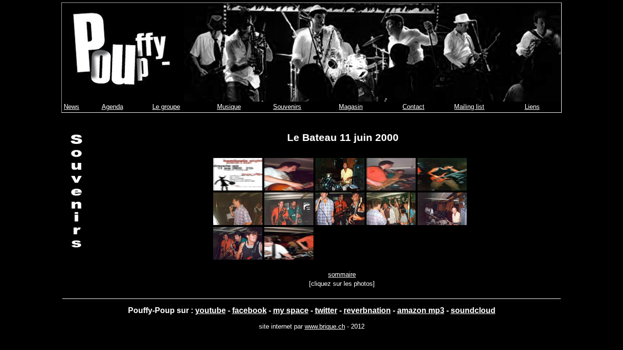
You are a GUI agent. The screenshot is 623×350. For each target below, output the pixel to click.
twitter (326, 310)
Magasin (351, 106)
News (71, 106)
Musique (229, 106)
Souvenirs (287, 106)
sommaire (342, 274)
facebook (249, 310)
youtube (210, 310)
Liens (532, 106)
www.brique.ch (325, 326)
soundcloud (473, 310)
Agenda (112, 106)
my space (291, 310)
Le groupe (166, 106)
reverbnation (367, 310)
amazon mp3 (420, 310)
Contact (413, 106)
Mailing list (469, 106)
